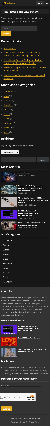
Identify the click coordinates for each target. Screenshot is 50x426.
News (6, 96)
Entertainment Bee (20, 418)
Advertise (14, 422)
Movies (7, 109)
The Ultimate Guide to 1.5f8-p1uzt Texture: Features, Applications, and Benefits (33, 200)
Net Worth (8, 91)
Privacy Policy (34, 422)
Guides (7, 118)
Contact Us (24, 422)
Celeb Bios (8, 105)
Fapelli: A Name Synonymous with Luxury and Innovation (31, 224)
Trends (7, 100)
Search (43, 160)
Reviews (7, 127)
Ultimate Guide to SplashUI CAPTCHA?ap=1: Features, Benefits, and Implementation (23, 54)
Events (7, 114)
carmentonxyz (10, 48)
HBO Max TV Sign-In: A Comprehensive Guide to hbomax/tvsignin (28, 213)
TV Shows (8, 123)
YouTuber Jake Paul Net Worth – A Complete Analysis (32, 350)
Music (6, 132)
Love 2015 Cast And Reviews (29, 338)
